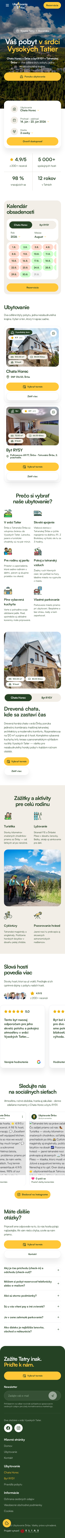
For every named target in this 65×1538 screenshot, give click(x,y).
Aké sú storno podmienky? (20, 1295)
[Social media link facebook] (8, 1428)
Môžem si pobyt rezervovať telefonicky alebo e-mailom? (28, 1283)
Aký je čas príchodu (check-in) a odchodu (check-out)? (23, 1270)
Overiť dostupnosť (32, 141)
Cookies (8, 1511)
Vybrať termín (34, 386)
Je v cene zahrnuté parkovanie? (23, 1317)
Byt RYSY (44, 224)
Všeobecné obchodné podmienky (23, 1505)
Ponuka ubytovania (34, 76)
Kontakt (32, 1254)
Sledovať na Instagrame (35, 1194)
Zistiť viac (33, 396)
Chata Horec (20, 224)
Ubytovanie (10, 1451)
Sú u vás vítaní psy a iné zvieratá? (24, 1306)
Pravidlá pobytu (13, 1484)
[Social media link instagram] (18, 1428)
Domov (8, 1445)
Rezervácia (52, 5)
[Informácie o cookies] (7, 1523)
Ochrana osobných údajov (19, 1499)
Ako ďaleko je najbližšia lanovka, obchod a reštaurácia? (24, 1329)
